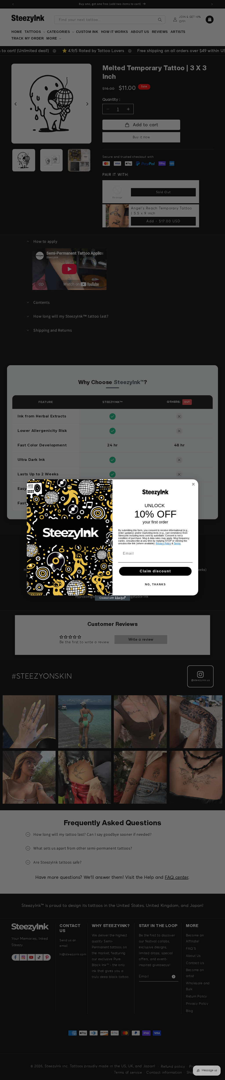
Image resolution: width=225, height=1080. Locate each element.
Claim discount (155, 571)
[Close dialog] (193, 484)
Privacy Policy (163, 543)
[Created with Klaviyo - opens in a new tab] (112, 598)
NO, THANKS (155, 584)
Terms (177, 543)
